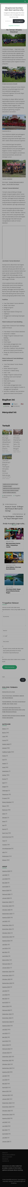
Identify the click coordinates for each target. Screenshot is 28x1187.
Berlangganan (19, 21)
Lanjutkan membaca (14, 25)
